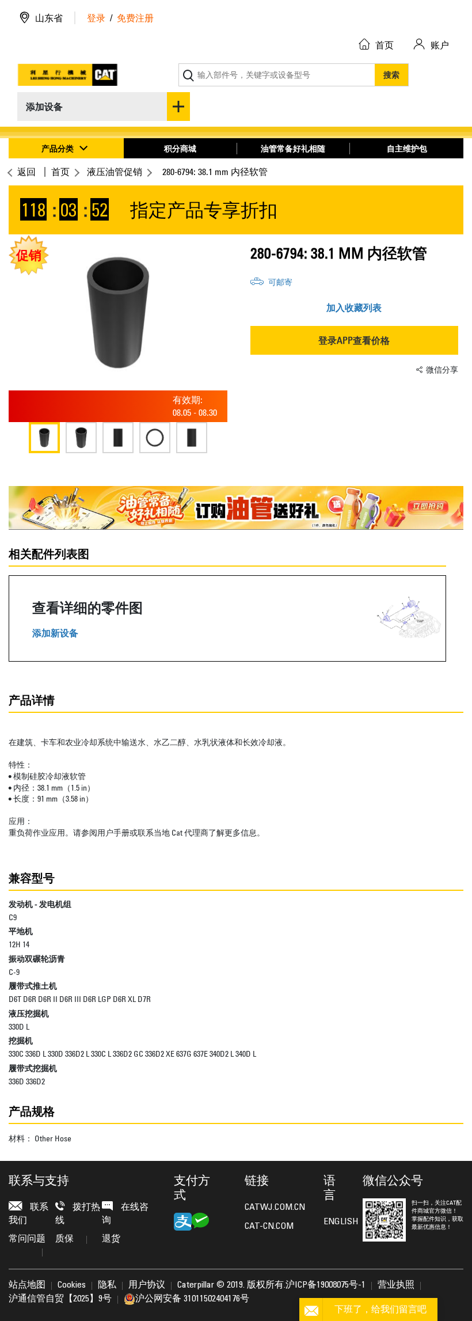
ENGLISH (334, 1222)
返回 (26, 171)
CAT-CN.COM (269, 1226)
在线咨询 (125, 1214)
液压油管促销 (114, 171)
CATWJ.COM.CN (275, 1207)
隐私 (107, 1285)
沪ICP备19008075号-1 (326, 1285)
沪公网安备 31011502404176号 (192, 1299)
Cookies (72, 1285)
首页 (60, 171)
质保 (64, 1239)
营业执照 (396, 1285)
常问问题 (27, 1239)
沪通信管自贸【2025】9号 (60, 1299)
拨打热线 (77, 1214)
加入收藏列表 (354, 307)
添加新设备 (55, 633)
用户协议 (146, 1285)
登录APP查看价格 (354, 340)
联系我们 (28, 1214)
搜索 (391, 74)
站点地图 (27, 1285)
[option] (118, 312)
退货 (111, 1239)
